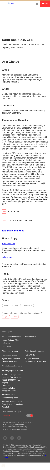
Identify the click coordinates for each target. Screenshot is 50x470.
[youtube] (5, 438)
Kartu (13, 10)
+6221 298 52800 (9, 380)
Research (28, 305)
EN (27, 415)
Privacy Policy (27, 422)
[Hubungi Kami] (37, 4)
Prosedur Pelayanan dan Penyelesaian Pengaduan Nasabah (12, 404)
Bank (16, 305)
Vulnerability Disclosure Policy (15, 426)
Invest (6, 305)
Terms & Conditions (11, 422)
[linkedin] (19, 438)
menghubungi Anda (10, 397)
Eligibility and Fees (13, 230)
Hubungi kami (8, 244)
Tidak (15, 317)
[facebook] (12, 438)
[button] (11, 415)
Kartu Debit (23, 10)
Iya (6, 317)
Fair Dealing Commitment (13, 424)
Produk (5, 10)
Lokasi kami (7, 257)
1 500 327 (6, 374)
